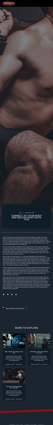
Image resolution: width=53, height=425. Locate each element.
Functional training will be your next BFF (14, 387)
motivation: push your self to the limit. (39, 352)
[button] (24, 3)
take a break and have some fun (14, 352)
